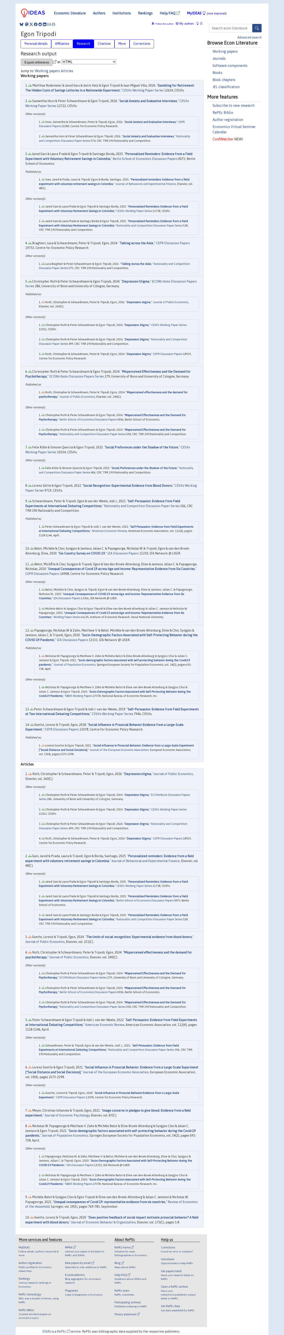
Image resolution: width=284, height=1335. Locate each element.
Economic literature (70, 13)
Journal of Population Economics (74, 664)
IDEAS (46, 1331)
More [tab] (122, 43)
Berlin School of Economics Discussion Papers (145, 159)
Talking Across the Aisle (136, 263)
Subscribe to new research (233, 105)
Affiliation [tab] (62, 43)
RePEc (62, 1331)
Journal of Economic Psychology (67, 1115)
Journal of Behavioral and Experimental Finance (145, 184)
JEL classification (226, 87)
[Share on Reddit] (40, 24)
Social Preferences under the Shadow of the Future (141, 447)
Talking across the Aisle (136, 243)
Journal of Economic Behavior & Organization (103, 1222)
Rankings (145, 13)
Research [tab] (83, 43)
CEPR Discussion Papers (173, 243)
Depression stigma (138, 302)
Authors (99, 13)
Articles (67, 71)
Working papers (225, 51)
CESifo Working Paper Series (143, 90)
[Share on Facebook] (35, 24)
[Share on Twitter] (31, 24)
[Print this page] (53, 24)
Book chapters (224, 80)
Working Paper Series (66, 617)
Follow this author (165, 24)
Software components (230, 66)
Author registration (228, 120)
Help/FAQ (168, 13)
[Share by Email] (49, 24)
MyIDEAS (207, 13)
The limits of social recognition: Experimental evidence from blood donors (139, 937)
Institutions (121, 13)
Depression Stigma (135, 281)
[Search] (257, 28)
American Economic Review (109, 531)
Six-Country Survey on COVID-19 (82, 553)
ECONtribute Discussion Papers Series (76, 376)
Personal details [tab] (35, 43)
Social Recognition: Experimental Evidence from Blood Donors (127, 485)
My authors (186, 23)
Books (217, 73)
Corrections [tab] (141, 43)
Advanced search (249, 37)
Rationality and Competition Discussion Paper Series (149, 225)
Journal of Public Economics (170, 302)
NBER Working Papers (78, 696)
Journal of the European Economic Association (119, 750)
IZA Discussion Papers (123, 553)
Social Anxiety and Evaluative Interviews (148, 101)
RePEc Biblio (223, 112)
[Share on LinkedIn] (44, 24)
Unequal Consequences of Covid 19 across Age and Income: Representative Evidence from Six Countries (121, 569)
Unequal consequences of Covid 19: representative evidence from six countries (109, 1202)
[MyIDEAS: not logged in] (199, 23)
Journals (219, 58)
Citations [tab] (104, 43)
